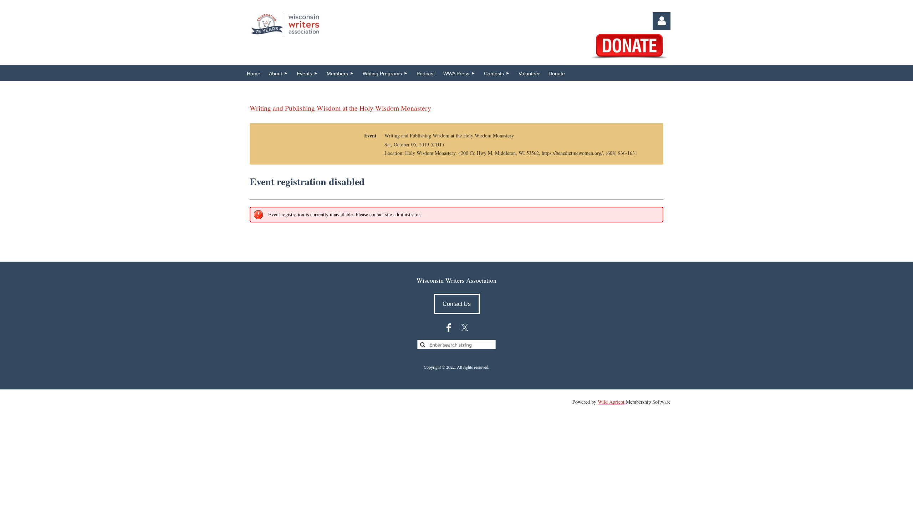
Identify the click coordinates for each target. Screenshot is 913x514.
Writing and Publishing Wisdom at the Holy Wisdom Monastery (340, 108)
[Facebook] (449, 328)
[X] (465, 328)
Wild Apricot (611, 401)
